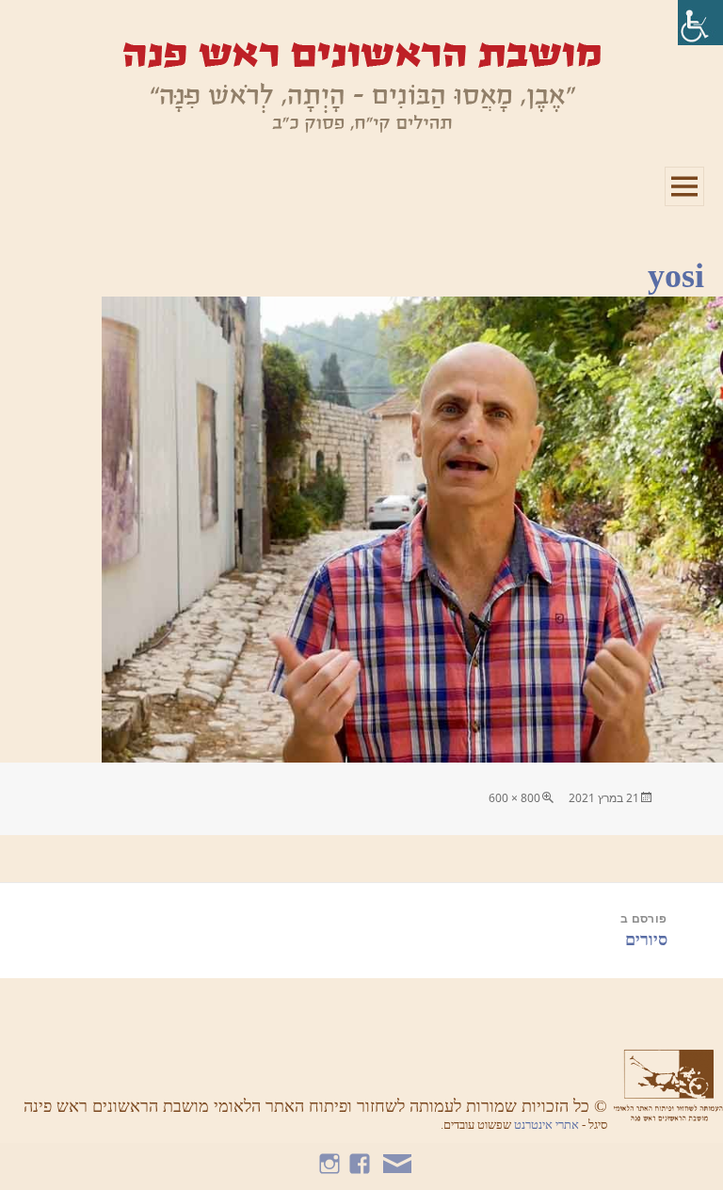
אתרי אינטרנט (548, 1125)
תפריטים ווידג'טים (684, 205)
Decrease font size (40, 28)
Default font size (12, 28)
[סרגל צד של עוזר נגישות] (700, 22)
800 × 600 (514, 798)
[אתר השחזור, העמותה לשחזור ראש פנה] (361, 85)
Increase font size (68, 28)
